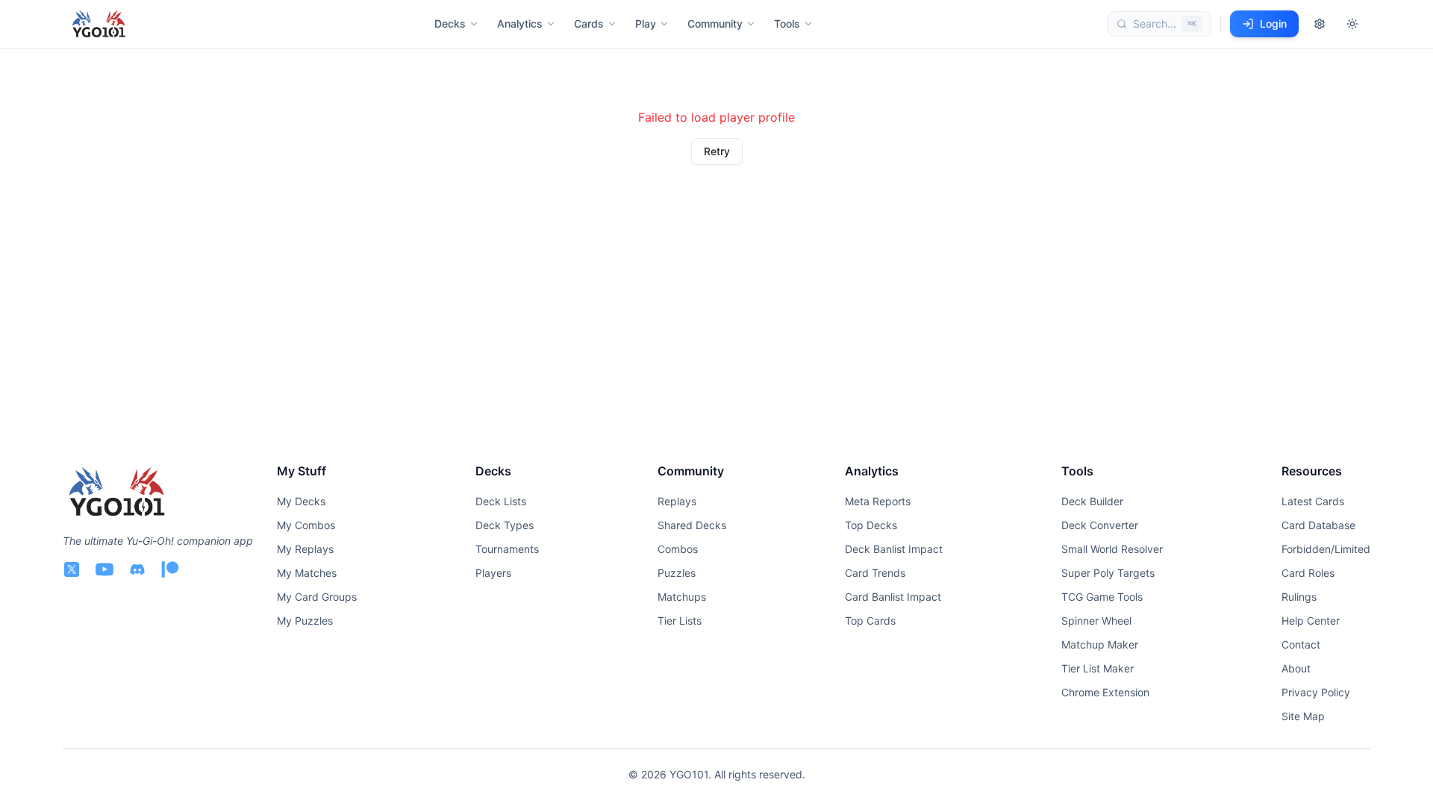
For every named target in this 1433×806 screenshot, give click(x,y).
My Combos (306, 525)
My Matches (307, 572)
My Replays (305, 549)
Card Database (1318, 525)
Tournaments (507, 549)
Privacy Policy (1315, 692)
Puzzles (677, 572)
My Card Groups (317, 596)
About (1296, 668)
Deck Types (504, 525)
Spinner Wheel (1096, 620)
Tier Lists (680, 620)
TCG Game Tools (1102, 596)
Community (715, 23)
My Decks (301, 501)
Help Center (1310, 620)
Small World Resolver (1112, 549)
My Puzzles (305, 620)
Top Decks (871, 525)
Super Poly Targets (1108, 572)
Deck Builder (1092, 501)
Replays (677, 501)
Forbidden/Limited (1325, 549)
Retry (717, 151)
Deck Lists (500, 501)
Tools (787, 23)
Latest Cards (1312, 501)
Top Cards (870, 620)
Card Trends (875, 572)
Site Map (1303, 716)
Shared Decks (692, 525)
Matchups (682, 596)
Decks (450, 23)
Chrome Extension (1105, 692)
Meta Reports (878, 501)
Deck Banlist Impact (894, 549)
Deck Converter (1099, 525)
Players (493, 572)
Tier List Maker (1097, 668)
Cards (589, 23)
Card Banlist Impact (893, 596)
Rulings (1299, 596)
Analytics (520, 23)
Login (1273, 23)
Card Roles (1307, 572)
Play (645, 23)
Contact (1300, 644)
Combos (678, 549)
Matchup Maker (1099, 644)
